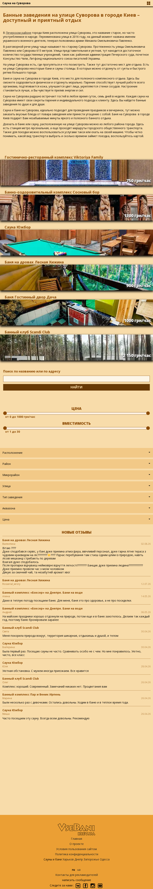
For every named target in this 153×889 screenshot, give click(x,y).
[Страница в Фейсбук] (85, 885)
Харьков (68, 859)
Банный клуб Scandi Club (27, 332)
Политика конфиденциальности (76, 854)
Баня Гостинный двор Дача (30, 297)
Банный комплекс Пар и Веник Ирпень (31, 694)
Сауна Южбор (18, 227)
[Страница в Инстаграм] (92, 885)
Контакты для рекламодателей (76, 875)
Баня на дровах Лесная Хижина (34, 262)
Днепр (79, 859)
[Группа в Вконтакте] (78, 885)
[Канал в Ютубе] (100, 885)
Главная (76, 839)
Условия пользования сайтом (76, 849)
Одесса (105, 859)
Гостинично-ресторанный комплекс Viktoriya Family (54, 157)
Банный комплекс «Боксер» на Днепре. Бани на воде (42, 592)
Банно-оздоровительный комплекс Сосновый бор (52, 192)
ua (78, 870)
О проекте (77, 844)
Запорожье (91, 859)
